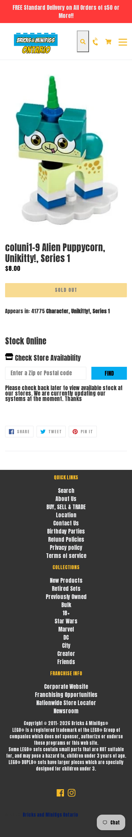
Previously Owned (66, 597)
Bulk (66, 605)
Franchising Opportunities (66, 695)
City (66, 645)
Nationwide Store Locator (66, 703)
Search (66, 490)
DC (66, 637)
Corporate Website (66, 686)
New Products (66, 580)
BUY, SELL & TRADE (66, 507)
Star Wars (66, 621)
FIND (109, 373)
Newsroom (66, 711)
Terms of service (66, 556)
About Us (66, 499)
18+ (66, 613)
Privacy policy (66, 547)
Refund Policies (66, 539)
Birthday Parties (66, 531)
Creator (66, 654)
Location (66, 515)
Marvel (66, 629)
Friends (66, 662)
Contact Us (66, 523)
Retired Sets (66, 588)
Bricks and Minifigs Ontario (50, 815)
